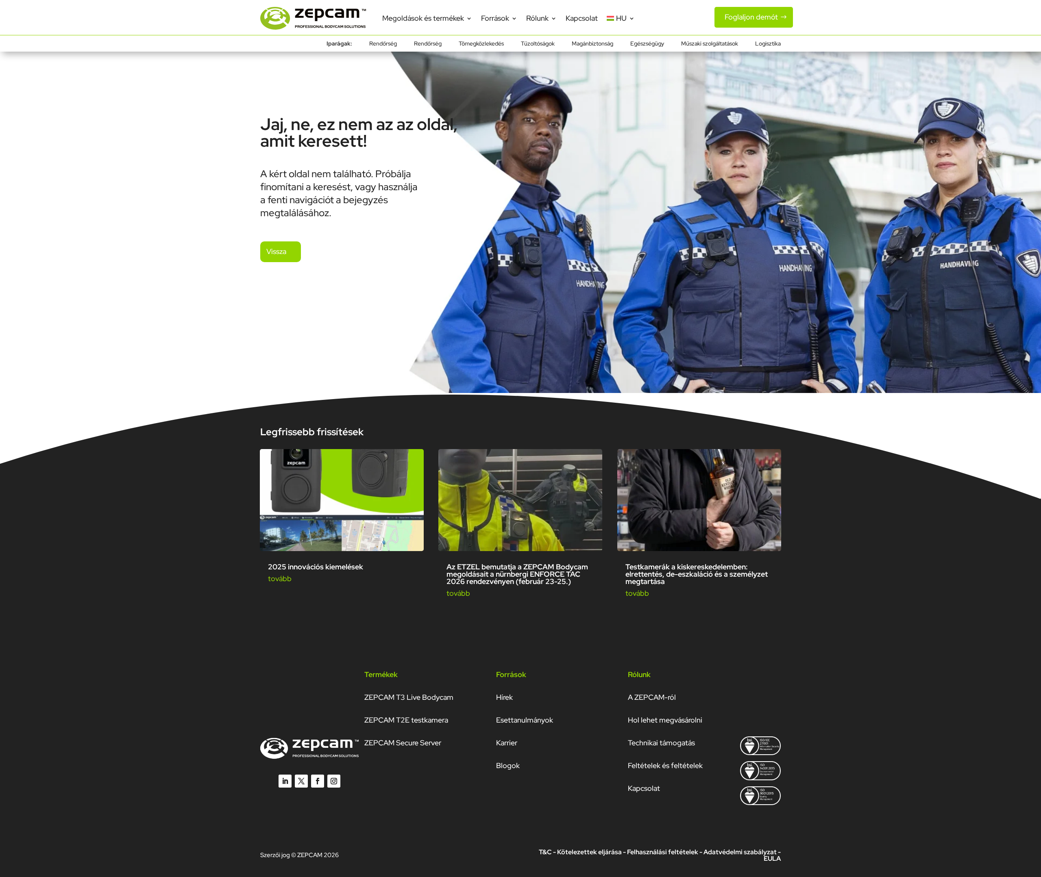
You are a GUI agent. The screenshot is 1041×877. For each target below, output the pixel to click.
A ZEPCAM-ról (652, 697)
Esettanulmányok (524, 720)
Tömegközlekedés (481, 44)
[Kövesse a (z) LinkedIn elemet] (285, 781)
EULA (772, 858)
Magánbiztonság (592, 44)
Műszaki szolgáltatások (709, 44)
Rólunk (537, 18)
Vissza (276, 251)
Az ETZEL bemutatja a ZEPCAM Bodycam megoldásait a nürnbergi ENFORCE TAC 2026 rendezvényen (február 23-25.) (517, 574)
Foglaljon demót (751, 17)
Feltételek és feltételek (665, 765)
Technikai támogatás (661, 742)
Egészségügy (647, 44)
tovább (280, 578)
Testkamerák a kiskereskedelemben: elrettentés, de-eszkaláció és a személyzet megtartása (696, 574)
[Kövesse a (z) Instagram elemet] (333, 781)
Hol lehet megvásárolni (665, 720)
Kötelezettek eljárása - (592, 852)
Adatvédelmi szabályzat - (742, 852)
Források (495, 18)
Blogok (508, 765)
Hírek (504, 697)
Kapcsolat (582, 18)
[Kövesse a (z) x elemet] (301, 781)
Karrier (506, 742)
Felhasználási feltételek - (665, 852)
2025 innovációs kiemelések (315, 566)
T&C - (548, 852)
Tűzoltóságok (538, 44)
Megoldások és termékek (423, 18)
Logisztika (768, 44)
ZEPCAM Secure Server (402, 742)
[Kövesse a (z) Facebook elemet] (317, 781)
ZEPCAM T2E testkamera (406, 720)
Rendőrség (383, 44)
